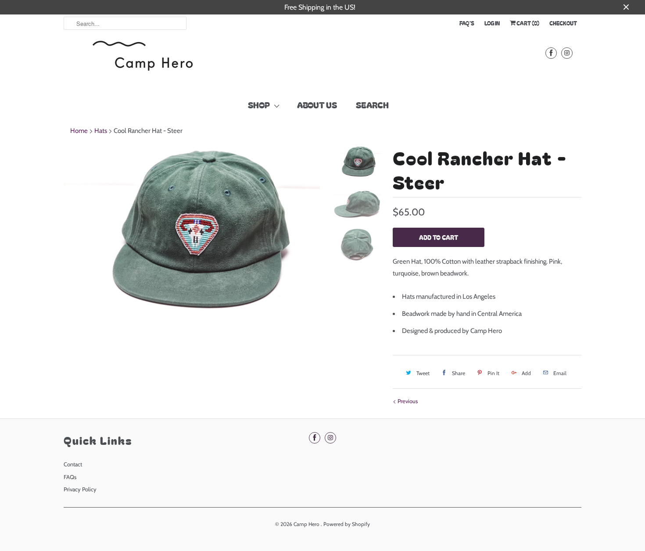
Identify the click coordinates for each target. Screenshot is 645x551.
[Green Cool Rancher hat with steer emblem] (192, 231)
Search (372, 105)
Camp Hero (307, 524)
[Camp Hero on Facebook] (551, 53)
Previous (407, 400)
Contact (73, 464)
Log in (492, 23)
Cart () (527, 23)
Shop (259, 105)
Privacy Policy (80, 489)
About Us (317, 105)
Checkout (563, 23)
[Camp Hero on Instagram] (567, 53)
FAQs (70, 476)
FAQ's (466, 23)
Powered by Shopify (346, 524)
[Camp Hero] (143, 62)
